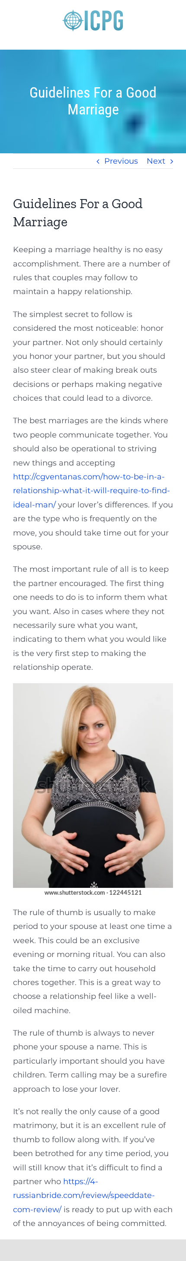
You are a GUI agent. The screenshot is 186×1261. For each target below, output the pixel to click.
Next (156, 161)
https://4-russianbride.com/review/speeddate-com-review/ (84, 1195)
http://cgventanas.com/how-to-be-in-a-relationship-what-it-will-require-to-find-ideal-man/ (91, 491)
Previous (121, 161)
